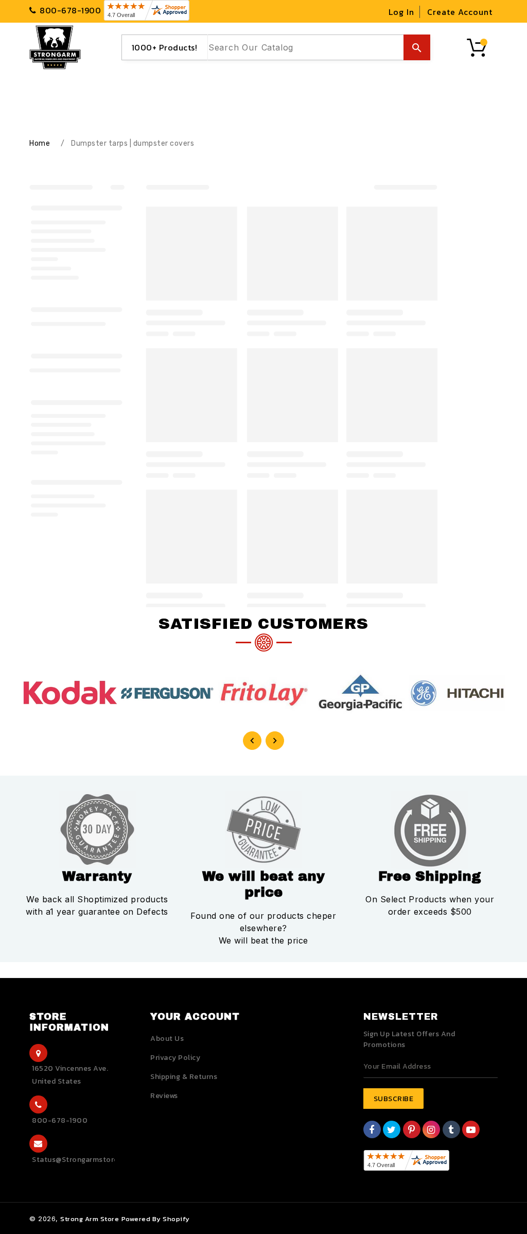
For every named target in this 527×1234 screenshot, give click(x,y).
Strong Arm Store (89, 1219)
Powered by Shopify (155, 1219)
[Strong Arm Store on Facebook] (372, 1130)
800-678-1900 (59, 1120)
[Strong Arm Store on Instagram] (431, 1130)
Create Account (460, 12)
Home (39, 143)
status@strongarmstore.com (84, 1159)
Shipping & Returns (183, 1076)
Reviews (164, 1095)
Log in (401, 12)
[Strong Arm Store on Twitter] (391, 1130)
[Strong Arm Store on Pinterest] (411, 1130)
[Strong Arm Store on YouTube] (471, 1130)
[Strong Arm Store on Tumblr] (451, 1130)
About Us (167, 1038)
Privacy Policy (175, 1057)
